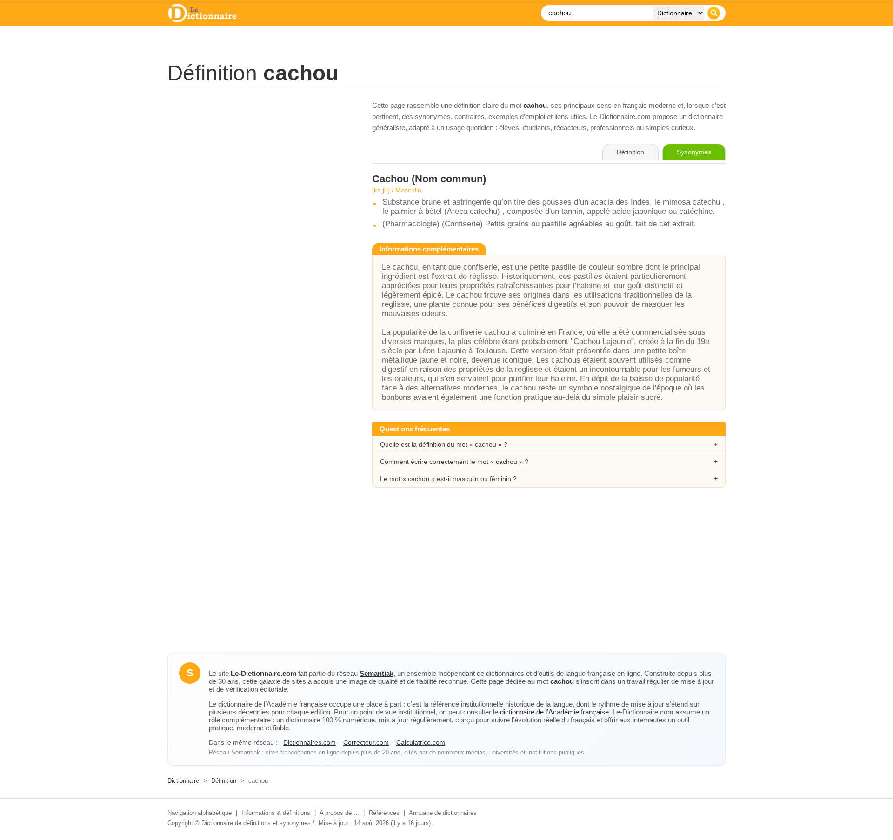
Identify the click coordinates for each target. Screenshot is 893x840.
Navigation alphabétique (199, 812)
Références (384, 812)
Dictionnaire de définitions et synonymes (256, 823)
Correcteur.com (366, 742)
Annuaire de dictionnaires (443, 812)
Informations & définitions (275, 812)
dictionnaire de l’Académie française (554, 712)
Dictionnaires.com (309, 742)
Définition (223, 780)
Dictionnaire (183, 780)
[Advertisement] (260, 165)
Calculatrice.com (420, 742)
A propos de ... (339, 812)
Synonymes (694, 152)
